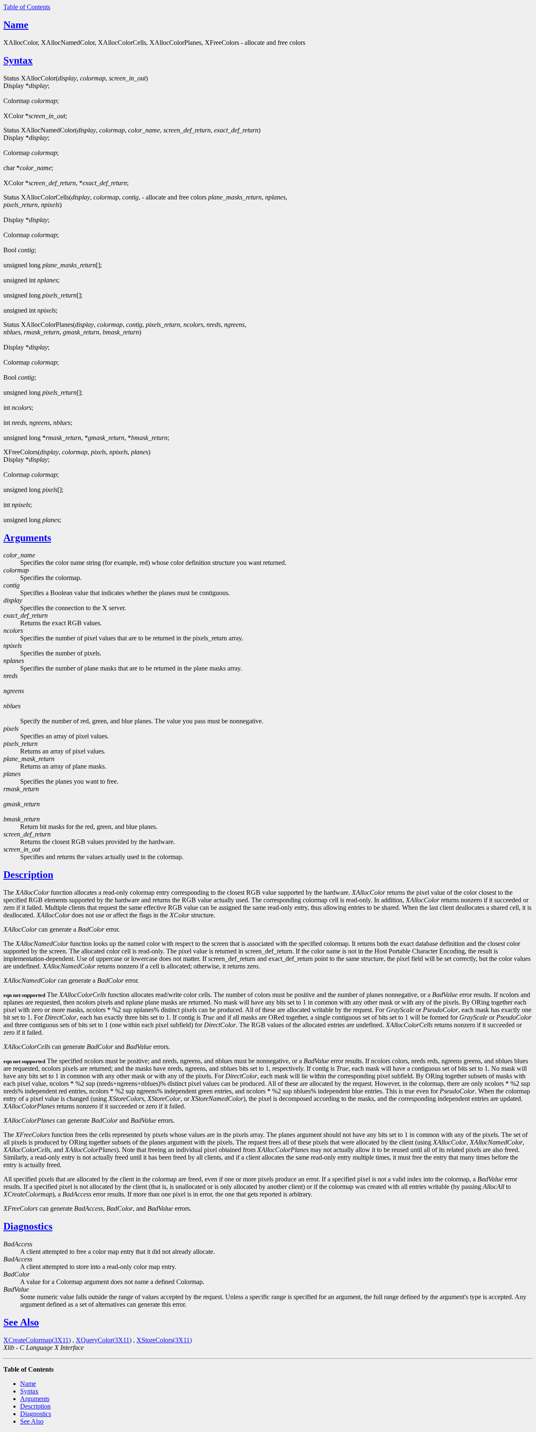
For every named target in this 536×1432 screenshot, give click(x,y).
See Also (21, 1322)
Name (15, 24)
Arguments (27, 537)
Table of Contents (26, 6)
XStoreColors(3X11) (164, 1340)
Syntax (18, 60)
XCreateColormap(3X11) (37, 1340)
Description (28, 874)
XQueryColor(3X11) (103, 1340)
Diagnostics (27, 1226)
